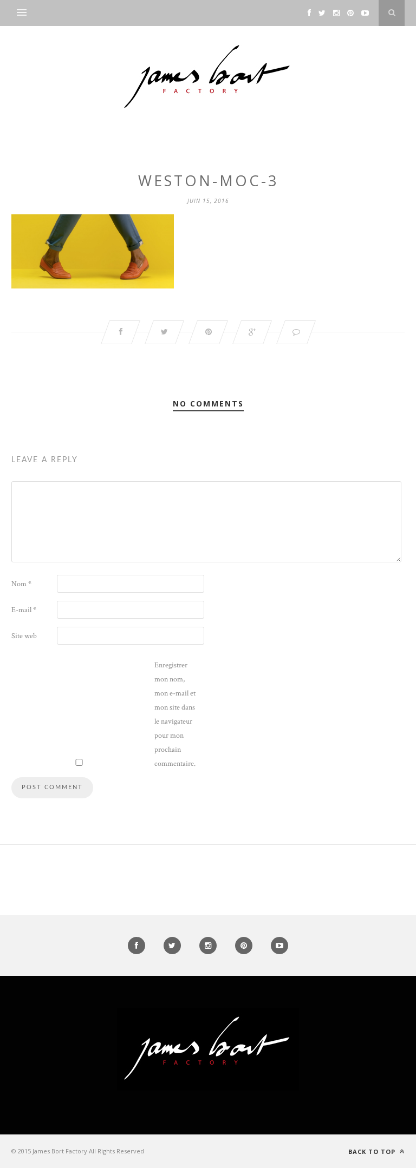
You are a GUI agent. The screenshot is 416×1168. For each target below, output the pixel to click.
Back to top (373, 1151)
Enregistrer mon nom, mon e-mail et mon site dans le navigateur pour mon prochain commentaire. (175, 714)
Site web (24, 636)
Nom (21, 584)
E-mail (23, 610)
